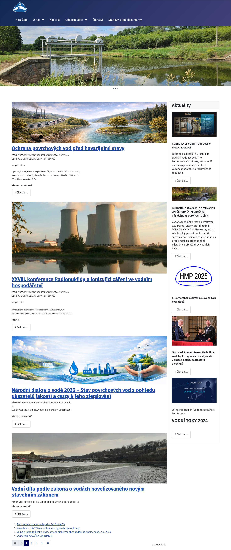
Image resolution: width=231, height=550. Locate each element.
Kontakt (55, 20)
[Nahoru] (225, 544)
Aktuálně (22, 20)
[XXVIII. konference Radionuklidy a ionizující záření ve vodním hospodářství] (89, 237)
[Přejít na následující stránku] (42, 543)
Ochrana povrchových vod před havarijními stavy (68, 148)
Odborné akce (74, 20)
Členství (98, 20)
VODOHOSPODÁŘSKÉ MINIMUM (34, 535)
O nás (36, 20)
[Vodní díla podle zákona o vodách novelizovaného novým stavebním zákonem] (89, 458)
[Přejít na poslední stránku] (48, 543)
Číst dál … (22, 192)
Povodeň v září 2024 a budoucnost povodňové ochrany (48, 528)
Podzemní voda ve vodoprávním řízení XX (41, 524)
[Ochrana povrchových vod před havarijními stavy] (89, 122)
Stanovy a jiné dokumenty (125, 20)
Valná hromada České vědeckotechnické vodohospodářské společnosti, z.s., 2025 (64, 531)
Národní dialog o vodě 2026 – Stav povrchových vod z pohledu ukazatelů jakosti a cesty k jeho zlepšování (83, 393)
